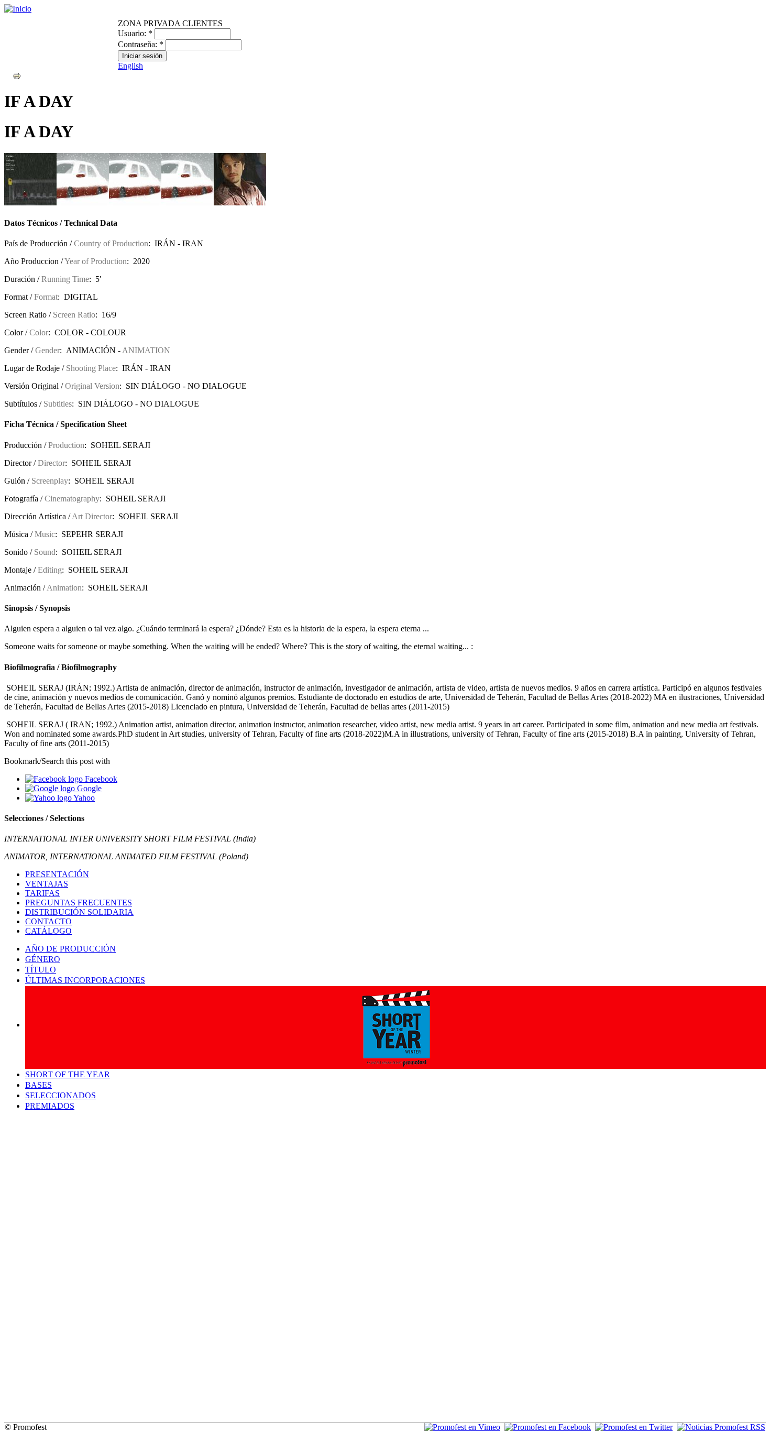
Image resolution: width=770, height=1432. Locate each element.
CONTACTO (48, 921)
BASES (38, 1084)
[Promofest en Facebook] (547, 1427)
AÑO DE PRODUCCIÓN (70, 948)
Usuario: (135, 33)
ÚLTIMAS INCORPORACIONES (85, 980)
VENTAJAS (46, 883)
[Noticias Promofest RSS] (721, 1427)
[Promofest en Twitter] (634, 1427)
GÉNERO (42, 959)
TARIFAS (42, 893)
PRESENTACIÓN (57, 874)
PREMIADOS (49, 1105)
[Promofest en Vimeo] (462, 1427)
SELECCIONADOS (60, 1095)
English (130, 65)
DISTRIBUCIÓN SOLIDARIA (79, 912)
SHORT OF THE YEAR (67, 1074)
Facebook (100, 778)
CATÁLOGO (48, 930)
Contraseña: (140, 44)
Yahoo (83, 797)
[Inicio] (17, 8)
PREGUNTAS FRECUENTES (78, 902)
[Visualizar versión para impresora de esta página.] (17, 75)
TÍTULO (40, 969)
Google (88, 788)
